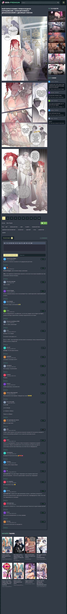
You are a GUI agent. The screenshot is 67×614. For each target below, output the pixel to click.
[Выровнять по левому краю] (10, 243)
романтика (41, 229)
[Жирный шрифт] (4, 243)
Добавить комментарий (10, 255)
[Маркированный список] (15, 243)
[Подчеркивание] (8, 243)
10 (39, 218)
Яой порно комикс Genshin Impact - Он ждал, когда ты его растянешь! (58, 115)
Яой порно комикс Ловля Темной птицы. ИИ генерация (58, 97)
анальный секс (14, 227)
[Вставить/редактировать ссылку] (21, 243)
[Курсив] (6, 243)
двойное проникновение (8, 229)
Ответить (5, 264)
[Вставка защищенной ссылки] (24, 243)
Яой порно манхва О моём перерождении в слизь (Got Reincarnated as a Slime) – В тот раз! (58, 123)
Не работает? (44, 238)
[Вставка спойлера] (30, 243)
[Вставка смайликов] (19, 243)
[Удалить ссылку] (23, 243)
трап (21, 227)
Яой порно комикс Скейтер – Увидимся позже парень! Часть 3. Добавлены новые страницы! (58, 106)
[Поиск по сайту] (58, 2)
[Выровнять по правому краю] (13, 243)
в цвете (27, 227)
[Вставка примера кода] (28, 243)
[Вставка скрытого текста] (31, 243)
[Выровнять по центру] (12, 243)
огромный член (36, 227)
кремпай (28, 229)
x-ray (34, 229)
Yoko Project (9, 223)
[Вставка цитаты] (26, 243)
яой (6, 227)
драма (4, 232)
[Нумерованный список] (17, 243)
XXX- (12, 2)
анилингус (20, 229)
